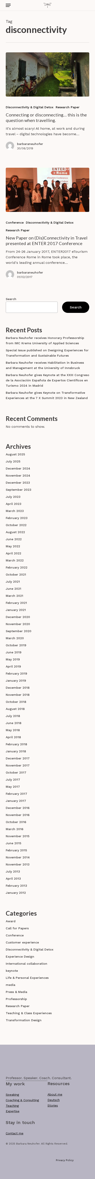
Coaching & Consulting (22, 1100)
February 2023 (17, 518)
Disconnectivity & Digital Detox (29, 107)
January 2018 (16, 751)
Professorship (16, 999)
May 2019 (13, 659)
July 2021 (13, 581)
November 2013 (18, 864)
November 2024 (18, 475)
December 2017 (18, 758)
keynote (12, 970)
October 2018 (16, 702)
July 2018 (13, 716)
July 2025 (13, 461)
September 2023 (18, 489)
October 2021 (16, 574)
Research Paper (68, 107)
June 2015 (13, 843)
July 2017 (13, 779)
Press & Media (16, 992)
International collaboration (26, 963)
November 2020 (18, 624)
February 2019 (16, 673)
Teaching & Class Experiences (29, 1013)
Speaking (12, 1094)
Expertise (12, 1111)
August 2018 (15, 709)
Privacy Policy (65, 1160)
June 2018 (13, 723)
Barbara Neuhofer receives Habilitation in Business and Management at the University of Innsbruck (45, 365)
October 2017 (16, 772)
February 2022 (16, 567)
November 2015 (17, 836)
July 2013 (13, 871)
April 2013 (13, 878)
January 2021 (16, 610)
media (10, 985)
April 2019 (13, 666)
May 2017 (13, 786)
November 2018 (18, 694)
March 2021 (14, 595)
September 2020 (18, 631)
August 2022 (15, 532)
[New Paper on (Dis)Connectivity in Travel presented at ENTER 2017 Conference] (47, 190)
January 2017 (16, 800)
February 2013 (16, 885)
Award (10, 921)
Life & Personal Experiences (27, 977)
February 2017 (16, 793)
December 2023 (18, 482)
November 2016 (18, 815)
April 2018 (13, 737)
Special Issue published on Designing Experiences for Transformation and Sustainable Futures (47, 352)
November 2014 (18, 857)
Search (11, 299)
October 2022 (16, 525)
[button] (8, 5)
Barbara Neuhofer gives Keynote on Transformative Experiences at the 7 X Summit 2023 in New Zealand (47, 395)
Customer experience (22, 942)
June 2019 (13, 652)
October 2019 (16, 645)
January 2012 (16, 892)
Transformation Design (24, 1020)
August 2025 (15, 454)
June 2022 (14, 539)
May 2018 (13, 730)
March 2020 (15, 638)
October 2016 (16, 822)
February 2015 (16, 850)
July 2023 (13, 496)
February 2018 (16, 744)
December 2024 (18, 468)
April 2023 (13, 504)
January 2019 (16, 680)
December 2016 (18, 808)
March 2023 (15, 511)
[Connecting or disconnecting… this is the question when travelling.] (47, 74)
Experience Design (20, 956)
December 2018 (18, 687)
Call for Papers (17, 928)
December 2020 (18, 617)
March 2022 (15, 560)
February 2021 (16, 603)
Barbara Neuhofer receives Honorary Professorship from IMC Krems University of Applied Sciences (45, 340)
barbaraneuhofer (30, 144)
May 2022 (13, 546)
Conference (15, 222)
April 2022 (13, 553)
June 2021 (13, 588)
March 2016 (14, 829)
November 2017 (18, 765)
